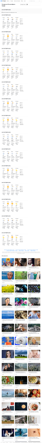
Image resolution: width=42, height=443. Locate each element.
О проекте (11, 442)
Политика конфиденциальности (16, 442)
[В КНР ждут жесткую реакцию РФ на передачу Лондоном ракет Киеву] (34, 303)
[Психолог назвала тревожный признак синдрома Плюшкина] (21, 317)
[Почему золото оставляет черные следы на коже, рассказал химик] (34, 356)
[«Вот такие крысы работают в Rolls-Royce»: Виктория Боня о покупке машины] (8, 303)
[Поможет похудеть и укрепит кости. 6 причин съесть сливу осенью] (21, 303)
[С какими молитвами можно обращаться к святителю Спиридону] (8, 264)
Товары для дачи (32, 250)
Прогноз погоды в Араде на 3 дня (9, 249)
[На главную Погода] (4, 1)
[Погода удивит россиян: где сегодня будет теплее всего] (21, 356)
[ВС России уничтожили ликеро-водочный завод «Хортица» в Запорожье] (8, 421)
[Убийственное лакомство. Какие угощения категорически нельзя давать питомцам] (21, 264)
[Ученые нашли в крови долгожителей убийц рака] (21, 290)
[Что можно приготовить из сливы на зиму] (34, 290)
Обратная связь (30, 442)
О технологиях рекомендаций (24, 442)
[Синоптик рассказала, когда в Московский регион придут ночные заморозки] (8, 330)
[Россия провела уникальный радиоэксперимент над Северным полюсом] (8, 395)
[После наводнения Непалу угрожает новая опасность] (21, 421)
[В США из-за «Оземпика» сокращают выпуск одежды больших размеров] (34, 277)
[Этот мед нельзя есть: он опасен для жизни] (21, 382)
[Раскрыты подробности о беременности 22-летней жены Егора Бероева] (8, 369)
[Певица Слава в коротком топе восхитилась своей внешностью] (8, 435)
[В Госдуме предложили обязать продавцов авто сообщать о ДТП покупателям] (21, 395)
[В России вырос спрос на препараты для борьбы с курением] (34, 317)
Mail (1, 442)
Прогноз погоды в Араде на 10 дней (12, 250)
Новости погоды (21, 250)
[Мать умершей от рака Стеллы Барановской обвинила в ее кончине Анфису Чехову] (8, 356)
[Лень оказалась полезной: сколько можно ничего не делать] (21, 330)
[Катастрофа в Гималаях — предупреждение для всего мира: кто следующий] (34, 330)
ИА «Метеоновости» (38, 442)
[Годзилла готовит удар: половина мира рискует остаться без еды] (8, 317)
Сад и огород (27, 250)
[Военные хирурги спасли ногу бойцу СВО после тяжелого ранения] (21, 435)
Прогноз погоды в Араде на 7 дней (32, 249)
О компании (4, 442)
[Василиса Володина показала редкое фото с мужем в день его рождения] (8, 343)
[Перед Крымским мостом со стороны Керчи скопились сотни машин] (21, 369)
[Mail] (1, 1)
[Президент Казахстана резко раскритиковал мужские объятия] (8, 277)
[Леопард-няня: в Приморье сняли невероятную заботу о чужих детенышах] (21, 277)
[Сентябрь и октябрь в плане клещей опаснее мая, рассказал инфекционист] (34, 435)
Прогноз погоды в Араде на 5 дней (21, 249)
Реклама (7, 442)
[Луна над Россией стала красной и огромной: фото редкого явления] (21, 408)
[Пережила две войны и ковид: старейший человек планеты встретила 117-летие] (34, 343)
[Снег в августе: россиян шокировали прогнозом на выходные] (34, 369)
